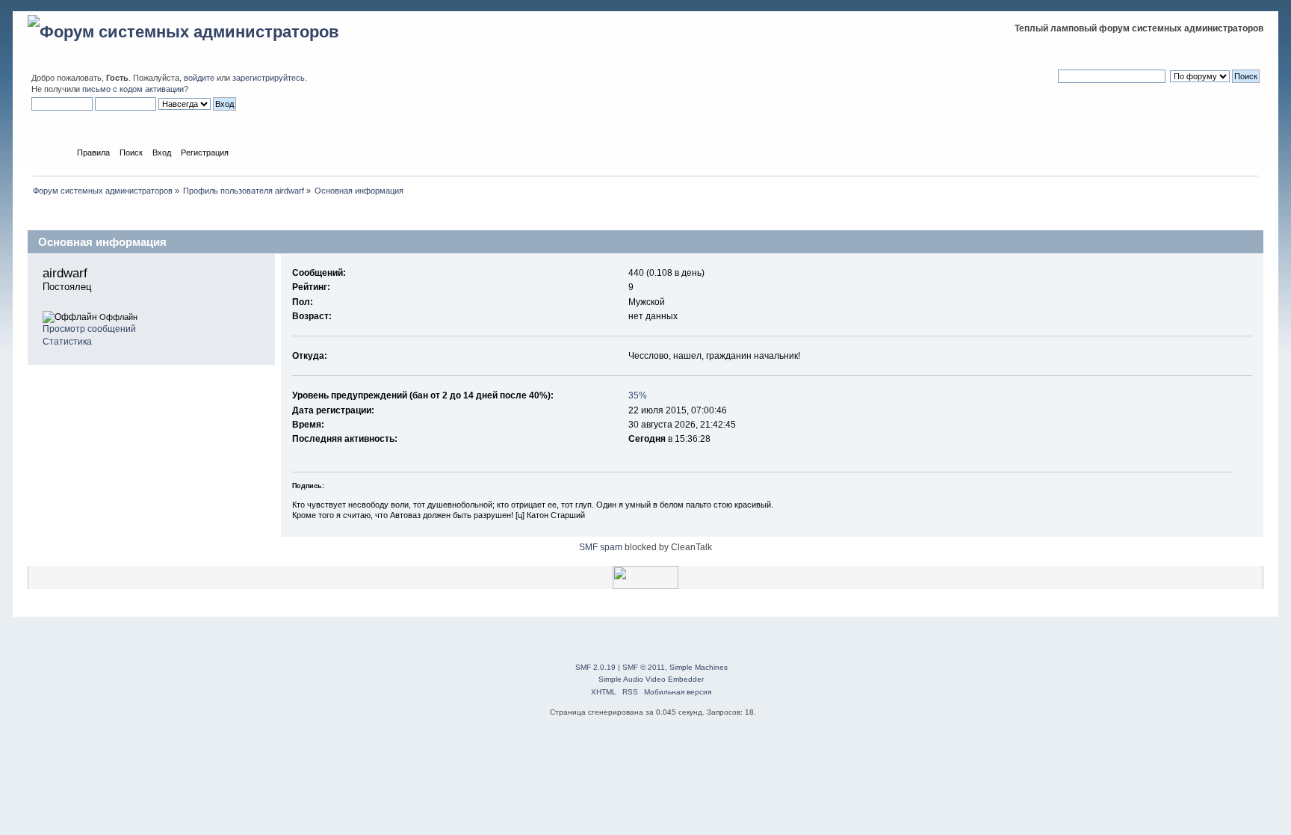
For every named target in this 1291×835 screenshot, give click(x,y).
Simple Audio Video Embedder (651, 679)
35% (637, 395)
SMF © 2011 (643, 667)
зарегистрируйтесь (268, 77)
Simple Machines (698, 667)
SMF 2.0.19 (595, 667)
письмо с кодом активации (133, 88)
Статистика (67, 341)
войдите (199, 77)
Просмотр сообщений (89, 329)
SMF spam (600, 547)
